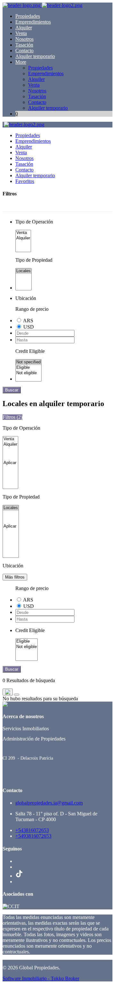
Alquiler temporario (35, 56)
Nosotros (24, 39)
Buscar (11, 390)
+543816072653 (32, 830)
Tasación (24, 44)
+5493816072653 (33, 836)
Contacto (24, 50)
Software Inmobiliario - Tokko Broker (41, 978)
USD (28, 327)
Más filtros (15, 577)
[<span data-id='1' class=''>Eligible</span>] (28, 367)
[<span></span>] (10, 463)
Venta (21, 33)
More (20, 62)
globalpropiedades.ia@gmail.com (49, 802)
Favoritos (24, 181)
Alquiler (23, 27)
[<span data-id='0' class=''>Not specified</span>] (28, 362)
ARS (28, 320)
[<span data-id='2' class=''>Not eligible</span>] (28, 373)
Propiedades (27, 16)
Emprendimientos (33, 22)
